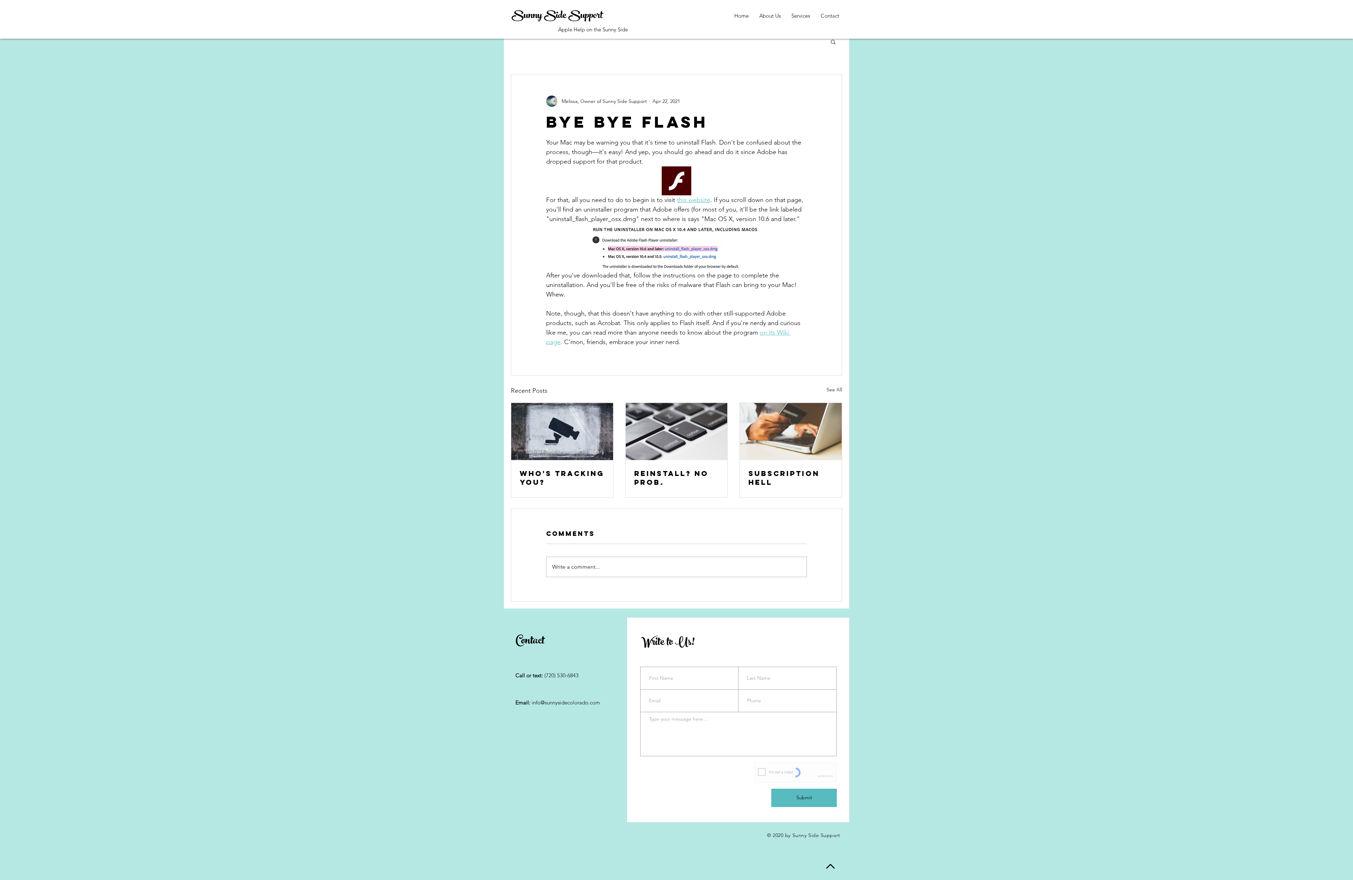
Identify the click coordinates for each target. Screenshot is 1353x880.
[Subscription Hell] (791, 431)
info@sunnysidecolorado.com (566, 702)
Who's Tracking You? (562, 478)
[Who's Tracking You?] (562, 431)
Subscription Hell (784, 478)
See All (834, 389)
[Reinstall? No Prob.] (677, 431)
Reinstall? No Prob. (671, 478)
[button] (833, 41)
